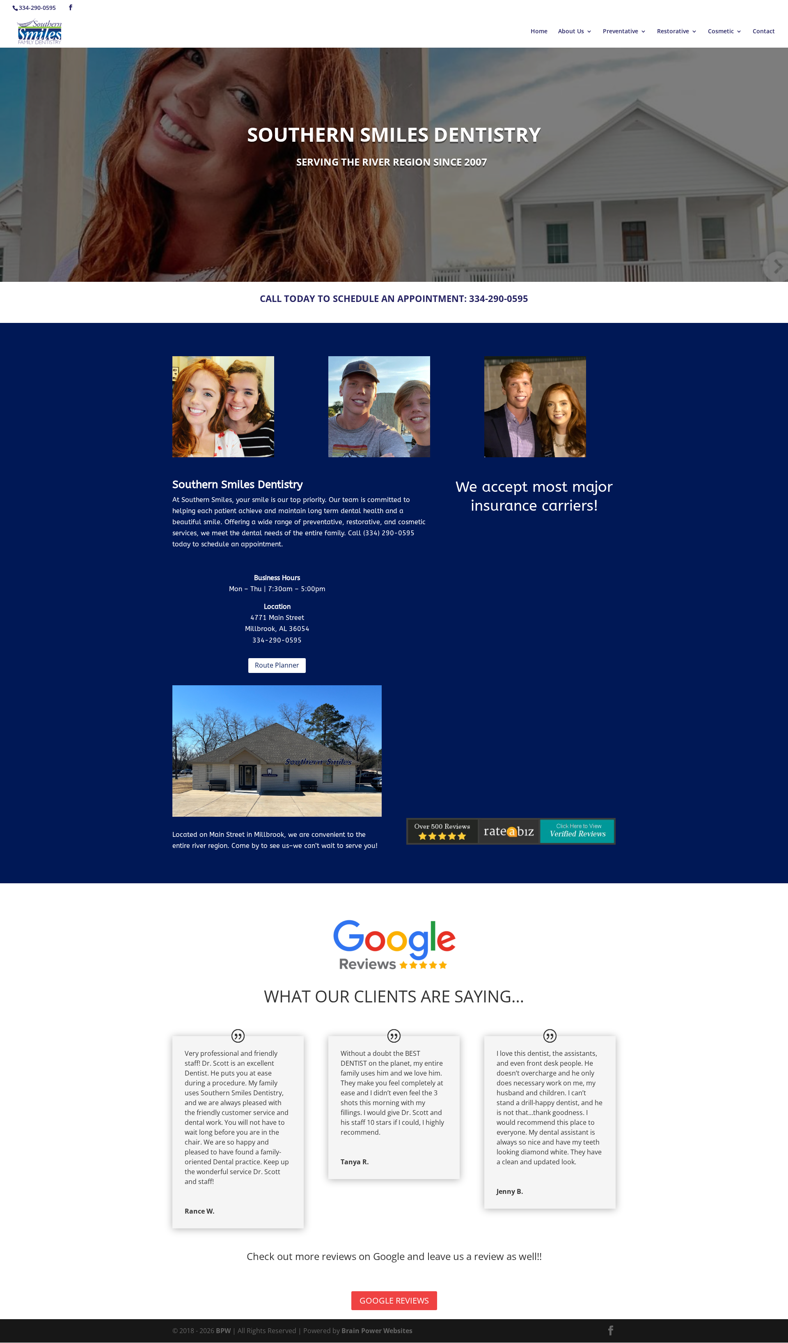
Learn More (223, 419)
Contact (764, 31)
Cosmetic (721, 31)
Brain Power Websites (376, 1330)
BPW (224, 1330)
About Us (571, 31)
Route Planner (277, 665)
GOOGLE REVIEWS (394, 1300)
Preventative (620, 31)
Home (539, 31)
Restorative (673, 31)
